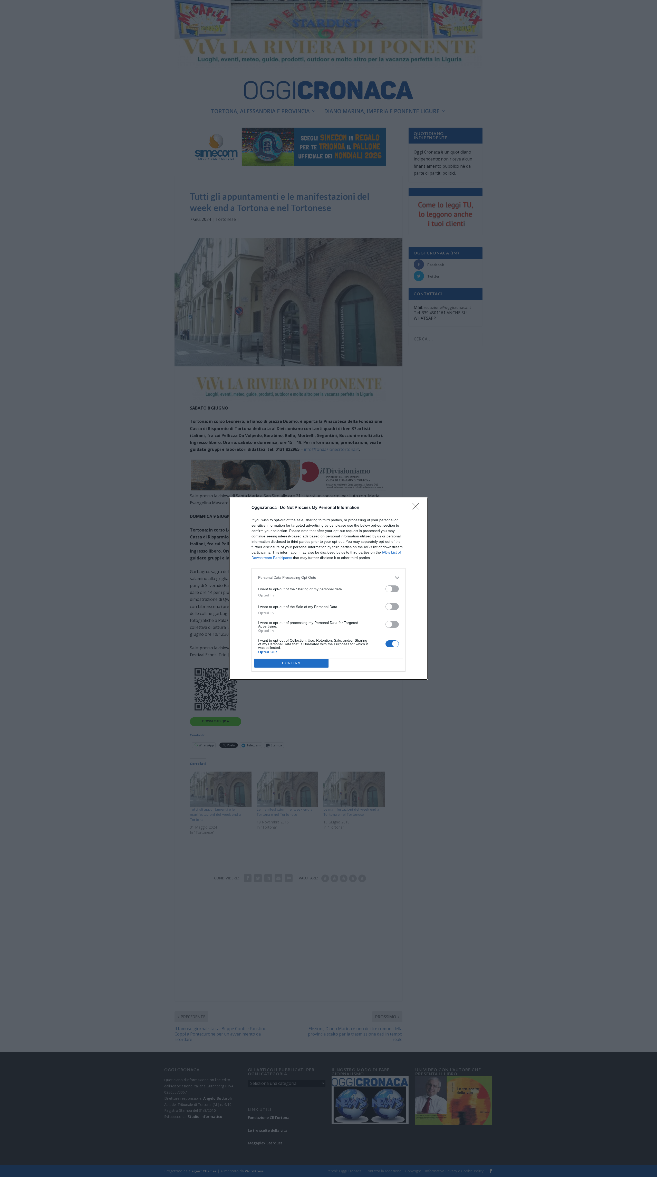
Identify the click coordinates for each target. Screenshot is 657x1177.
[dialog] (328, 588)
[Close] (417, 508)
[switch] (392, 588)
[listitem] (328, 577)
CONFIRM (291, 663)
